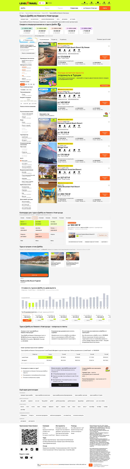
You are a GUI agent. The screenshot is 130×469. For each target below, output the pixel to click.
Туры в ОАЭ (45, 13)
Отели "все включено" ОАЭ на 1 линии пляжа (54, 450)
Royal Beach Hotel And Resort (69, 170)
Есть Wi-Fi (24, 163)
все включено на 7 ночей (75, 241)
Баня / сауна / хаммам (27, 181)
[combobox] (32, 8)
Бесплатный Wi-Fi (26, 167)
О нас (44, 428)
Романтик (24, 152)
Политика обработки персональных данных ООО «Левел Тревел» (99, 466)
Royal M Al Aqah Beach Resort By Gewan (74, 47)
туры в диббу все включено (42, 395)
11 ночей (61, 218)
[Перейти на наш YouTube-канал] (26, 457)
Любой (22, 84)
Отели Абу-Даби (70, 450)
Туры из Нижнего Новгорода (32, 13)
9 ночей (48, 218)
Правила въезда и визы (77, 429)
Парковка (24, 190)
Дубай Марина (71, 401)
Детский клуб (25, 204)
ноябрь (106, 406)
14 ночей (68, 218)
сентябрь (91, 406)
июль (79, 406)
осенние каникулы (78, 415)
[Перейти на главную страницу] (28, 3)
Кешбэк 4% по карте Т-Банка (28, 61)
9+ (34, 84)
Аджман (30, 401)
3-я (30, 89)
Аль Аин (37, 401)
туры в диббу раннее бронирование (62, 395)
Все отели (24, 160)
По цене (53, 39)
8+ (31, 84)
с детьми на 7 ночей (106, 241)
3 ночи (22, 218)
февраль (51, 406)
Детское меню (25, 201)
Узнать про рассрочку (65, 385)
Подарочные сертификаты (63, 429)
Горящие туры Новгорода (49, 439)
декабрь (23, 409)
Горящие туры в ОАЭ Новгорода (65, 441)
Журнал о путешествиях (62, 435)
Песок (23, 122)
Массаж (24, 196)
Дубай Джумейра (60, 401)
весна (22, 406)
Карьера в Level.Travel (48, 429)
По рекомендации (44, 39)
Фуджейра (81, 401)
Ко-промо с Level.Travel (49, 435)
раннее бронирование (48, 19)
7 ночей (35, 218)
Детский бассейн (26, 208)
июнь (73, 406)
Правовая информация (96, 464)
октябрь (99, 406)
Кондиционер (25, 187)
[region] (65, 357)
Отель (23, 94)
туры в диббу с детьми (81, 395)
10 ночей (54, 218)
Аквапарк (24, 178)
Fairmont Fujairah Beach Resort (70, 123)
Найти (105, 8)
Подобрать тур (103, 235)
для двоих (64, 19)
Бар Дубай (44, 401)
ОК (90, 465)
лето (58, 19)
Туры (22, 13)
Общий (24, 117)
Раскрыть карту (29, 40)
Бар (23, 193)
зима (38, 406)
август (85, 406)
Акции (72, 433)
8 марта (31, 415)
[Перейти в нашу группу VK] (22, 457)
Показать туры (104, 57)
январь (44, 406)
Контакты (45, 433)
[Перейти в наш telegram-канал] (31, 457)
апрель (63, 406)
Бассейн (24, 172)
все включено (34, 19)
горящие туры (24, 19)
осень (33, 406)
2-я (27, 89)
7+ (28, 84)
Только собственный (27, 113)
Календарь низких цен (61, 428)
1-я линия (23, 89)
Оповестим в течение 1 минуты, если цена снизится (27, 50)
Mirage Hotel (63, 147)
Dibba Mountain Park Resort (69, 187)
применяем (56, 464)
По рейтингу (63, 39)
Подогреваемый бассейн (28, 175)
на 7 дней (72, 19)
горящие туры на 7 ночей (92, 241)
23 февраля (24, 415)
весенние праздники (42, 415)
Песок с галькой (26, 125)
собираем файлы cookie (45, 464)
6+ (26, 84)
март (57, 406)
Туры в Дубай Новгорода (49, 443)
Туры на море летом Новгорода (65, 439)
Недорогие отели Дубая (49, 448)
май (69, 406)
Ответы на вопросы (76, 431)
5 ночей (28, 218)
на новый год (67, 415)
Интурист (24, 140)
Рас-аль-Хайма (100, 401)
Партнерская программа (62, 433)
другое (24, 78)
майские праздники (55, 415)
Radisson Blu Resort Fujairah (69, 93)
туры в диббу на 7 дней (96, 395)
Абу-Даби (23, 401)
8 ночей (41, 218)
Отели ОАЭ (73, 448)
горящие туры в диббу (27, 395)
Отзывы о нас (46, 431)
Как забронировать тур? (77, 428)
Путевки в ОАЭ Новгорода (49, 441)
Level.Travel (25, 137)
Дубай (51, 401)
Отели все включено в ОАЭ (63, 448)
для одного (32, 421)
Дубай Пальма (90, 401)
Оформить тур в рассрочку (63, 431)
